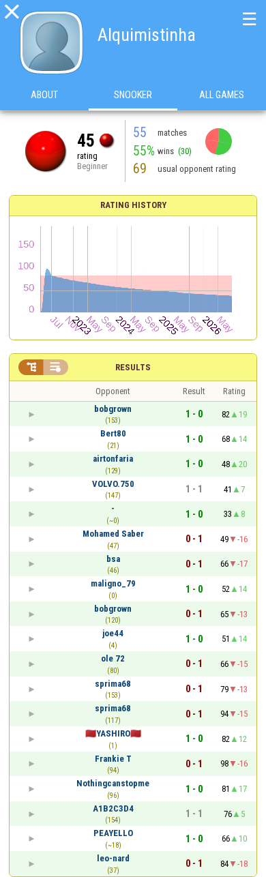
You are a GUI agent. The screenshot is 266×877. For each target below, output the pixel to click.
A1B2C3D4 (113, 808)
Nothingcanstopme (112, 783)
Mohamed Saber (113, 534)
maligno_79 (113, 583)
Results (133, 367)
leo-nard (113, 858)
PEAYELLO (113, 833)
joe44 (112, 633)
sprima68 (113, 684)
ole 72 (113, 658)
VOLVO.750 (113, 484)
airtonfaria (113, 459)
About (44, 94)
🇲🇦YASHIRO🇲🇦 (113, 733)
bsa (113, 559)
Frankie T (113, 759)
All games (221, 94)
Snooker (133, 94)
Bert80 (113, 433)
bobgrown (113, 409)
